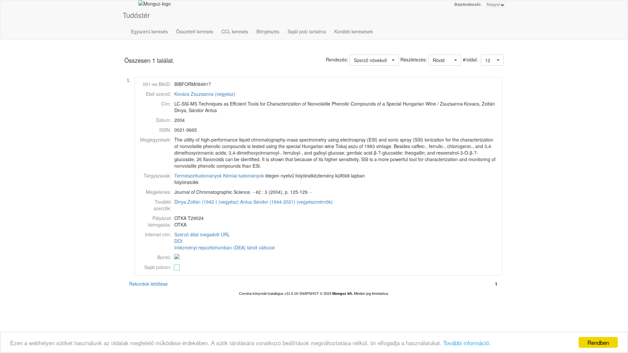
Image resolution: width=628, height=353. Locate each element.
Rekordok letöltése (148, 283)
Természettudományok (198, 175)
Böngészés (267, 31)
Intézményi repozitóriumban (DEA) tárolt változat (224, 247)
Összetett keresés (194, 31)
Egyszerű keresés (149, 31)
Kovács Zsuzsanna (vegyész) (204, 94)
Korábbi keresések (353, 31)
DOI (178, 241)
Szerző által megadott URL (202, 234)
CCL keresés (234, 31)
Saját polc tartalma (307, 31)
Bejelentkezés (467, 4)
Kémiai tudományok (243, 175)
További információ (466, 343)
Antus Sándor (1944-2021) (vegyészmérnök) (286, 201)
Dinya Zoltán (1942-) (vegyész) (206, 201)
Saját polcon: (157, 267)
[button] (492, 60)
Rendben (598, 342)
